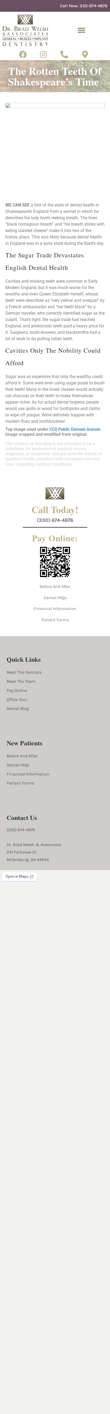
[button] (81, 30)
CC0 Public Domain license (74, 429)
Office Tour (17, 699)
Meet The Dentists (24, 672)
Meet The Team (21, 681)
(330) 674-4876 (55, 520)
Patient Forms (55, 619)
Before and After (55, 586)
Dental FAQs (55, 597)
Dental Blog (18, 708)
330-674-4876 (93, 5)
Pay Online (17, 690)
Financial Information (55, 608)
